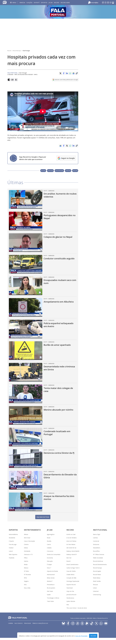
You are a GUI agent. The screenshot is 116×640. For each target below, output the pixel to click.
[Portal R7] (5, 2)
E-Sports (11, 541)
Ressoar (95, 584)
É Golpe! (49, 564)
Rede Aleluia (96, 578)
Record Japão (97, 571)
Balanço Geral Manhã (73, 551)
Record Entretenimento (100, 564)
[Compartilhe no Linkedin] (67, 73)
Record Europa (17, 50)
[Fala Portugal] (58, 12)
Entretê (36, 2)
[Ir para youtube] (106, 623)
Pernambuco (50, 584)
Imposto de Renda (52, 571)
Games (26, 561)
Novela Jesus (70, 598)
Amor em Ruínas (71, 541)
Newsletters (96, 548)
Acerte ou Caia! (71, 534)
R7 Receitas (27, 574)
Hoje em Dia (70, 591)
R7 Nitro (26, 571)
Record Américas (98, 561)
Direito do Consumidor (53, 554)
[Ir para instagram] (108, 2)
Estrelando (27, 551)
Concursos (50, 551)
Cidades (49, 548)
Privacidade (27, 623)
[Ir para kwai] (78, 623)
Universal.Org (97, 594)
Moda (25, 564)
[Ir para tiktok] (92, 623)
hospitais (68, 170)
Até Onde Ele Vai (71, 548)
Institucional (100, 530)
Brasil (48, 538)
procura (75, 170)
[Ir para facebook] (103, 2)
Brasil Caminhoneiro (72, 564)
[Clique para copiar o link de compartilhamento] (77, 73)
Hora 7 (49, 568)
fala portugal (59, 170)
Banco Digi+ (96, 534)
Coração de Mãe (71, 578)
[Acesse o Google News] (73, 73)
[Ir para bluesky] (63, 623)
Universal (95, 591)
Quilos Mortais (71, 601)
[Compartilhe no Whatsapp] (70, 73)
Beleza (26, 534)
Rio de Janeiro (51, 588)
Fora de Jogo (12, 544)
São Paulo (50, 591)
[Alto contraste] (8, 79)
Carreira (95, 538)
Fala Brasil (70, 588)
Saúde (49, 594)
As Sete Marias (71, 544)
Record (56, 2)
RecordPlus (96, 551)
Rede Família (97, 581)
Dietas (26, 548)
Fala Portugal (26, 50)
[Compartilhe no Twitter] (60, 73)
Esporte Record (71, 584)
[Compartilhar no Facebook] (64, 73)
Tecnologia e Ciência (53, 598)
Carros (49, 544)
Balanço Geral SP (72, 554)
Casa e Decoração (29, 541)
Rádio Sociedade (98, 558)
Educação (50, 561)
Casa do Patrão (71, 571)
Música (26, 568)
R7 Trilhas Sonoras (98, 554)
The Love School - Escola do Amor (77, 608)
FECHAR (93, 636)
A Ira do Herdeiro (72, 538)
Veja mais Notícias (43, 517)
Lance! (11, 551)
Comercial (96, 541)
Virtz (25, 584)
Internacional (51, 574)
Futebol (11, 548)
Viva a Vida (27, 588)
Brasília (22, 2)
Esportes (44, 2)
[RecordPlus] (93, 2)
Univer (95, 588)
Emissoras (96, 544)
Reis (68, 604)
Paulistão (11, 558)
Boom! (69, 561)
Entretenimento (32, 530)
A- (16, 79)
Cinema (26, 544)
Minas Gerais (51, 578)
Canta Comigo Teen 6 (73, 568)
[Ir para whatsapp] (101, 623)
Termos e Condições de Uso (40, 623)
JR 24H (51, 2)
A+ (12, 79)
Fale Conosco (18, 623)
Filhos (25, 558)
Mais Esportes (13, 554)
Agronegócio (50, 534)
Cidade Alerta (70, 574)
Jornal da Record (71, 594)
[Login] (113, 2)
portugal (50, 170)
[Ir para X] (105, 2)
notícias (43, 170)
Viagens (26, 581)
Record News (65, 2)
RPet (25, 578)
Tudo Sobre (50, 601)
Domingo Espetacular (73, 581)
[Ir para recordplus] (87, 623)
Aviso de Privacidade (81, 636)
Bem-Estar (27, 538)
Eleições (29, 2)
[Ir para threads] (82, 623)
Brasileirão (12, 538)
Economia (50, 558)
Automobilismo (13, 534)
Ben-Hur (69, 558)
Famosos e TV (28, 554)
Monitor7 (49, 581)
